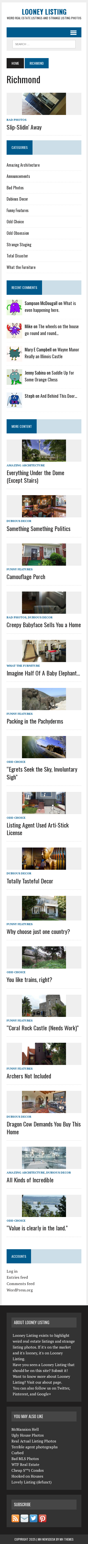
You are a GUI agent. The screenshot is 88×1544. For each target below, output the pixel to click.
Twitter (63, 1388)
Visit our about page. (44, 1382)
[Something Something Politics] (44, 514)
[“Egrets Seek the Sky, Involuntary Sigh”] (44, 755)
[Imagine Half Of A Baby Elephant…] (44, 658)
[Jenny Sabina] (14, 381)
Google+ (44, 1393)
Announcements (18, 176)
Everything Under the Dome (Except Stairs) (35, 476)
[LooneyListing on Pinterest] (42, 1519)
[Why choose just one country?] (44, 917)
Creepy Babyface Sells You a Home (44, 624)
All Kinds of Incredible (30, 1179)
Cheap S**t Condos (27, 1470)
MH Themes (67, 1539)
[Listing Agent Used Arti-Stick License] (44, 810)
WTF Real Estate (25, 1464)
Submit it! (60, 1370)
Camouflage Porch (26, 576)
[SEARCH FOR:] (43, 43)
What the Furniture (21, 267)
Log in (12, 1271)
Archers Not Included (29, 1075)
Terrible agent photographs (34, 1446)
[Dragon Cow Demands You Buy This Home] (44, 1110)
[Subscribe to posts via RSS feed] (15, 1519)
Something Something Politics (38, 528)
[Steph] (14, 405)
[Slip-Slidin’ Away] (44, 111)
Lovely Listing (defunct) (31, 1482)
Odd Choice (15, 222)
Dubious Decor (17, 199)
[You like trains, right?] (44, 965)
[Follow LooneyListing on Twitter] (33, 1519)
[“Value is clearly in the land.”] (44, 1214)
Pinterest (20, 1393)
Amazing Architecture (23, 165)
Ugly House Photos (27, 1435)
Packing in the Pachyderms (35, 720)
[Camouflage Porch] (44, 562)
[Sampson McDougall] (14, 312)
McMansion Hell (25, 1429)
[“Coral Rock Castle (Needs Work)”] (44, 1013)
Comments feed (20, 1283)
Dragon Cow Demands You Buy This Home (44, 1127)
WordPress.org (20, 1290)
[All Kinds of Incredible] (44, 1165)
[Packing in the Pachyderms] (44, 706)
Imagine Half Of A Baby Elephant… (43, 672)
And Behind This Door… (58, 396)
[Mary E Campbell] (14, 358)
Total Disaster (17, 256)
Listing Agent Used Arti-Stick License (38, 828)
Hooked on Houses (27, 1476)
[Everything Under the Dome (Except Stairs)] (44, 458)
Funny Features (18, 210)
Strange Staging (19, 244)
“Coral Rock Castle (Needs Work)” (43, 1027)
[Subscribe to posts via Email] (24, 1519)
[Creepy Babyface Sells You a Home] (44, 610)
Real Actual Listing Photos (33, 1441)
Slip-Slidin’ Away (24, 127)
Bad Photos (16, 120)
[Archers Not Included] (44, 1061)
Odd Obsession (18, 233)
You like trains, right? (29, 979)
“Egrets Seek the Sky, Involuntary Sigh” (42, 773)
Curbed (17, 1452)
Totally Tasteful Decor (30, 880)
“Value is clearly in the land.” (37, 1227)
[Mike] (14, 335)
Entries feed (17, 1277)
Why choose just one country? (38, 931)
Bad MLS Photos (25, 1458)
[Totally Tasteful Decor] (44, 866)
